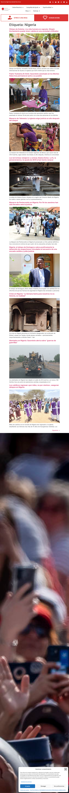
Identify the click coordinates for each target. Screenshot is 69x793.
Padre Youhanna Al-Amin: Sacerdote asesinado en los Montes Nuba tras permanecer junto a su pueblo (34, 75)
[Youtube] (55, 2)
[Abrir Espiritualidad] (52, 7)
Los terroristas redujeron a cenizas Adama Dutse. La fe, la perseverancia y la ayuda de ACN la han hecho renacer (32, 159)
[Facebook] (50, 2)
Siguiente (56, 430)
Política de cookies (24, 790)
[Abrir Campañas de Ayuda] (39, 7)
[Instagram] (61, 2)
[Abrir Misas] (30, 11)
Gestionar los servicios (26, 781)
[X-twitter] (53, 2)
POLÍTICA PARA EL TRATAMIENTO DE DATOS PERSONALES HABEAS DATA (48, 790)
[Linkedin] (58, 2)
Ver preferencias (59, 786)
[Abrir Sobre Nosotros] (23, 7)
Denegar (43, 786)
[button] (65, 769)
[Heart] (64, 2)
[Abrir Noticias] (39, 11)
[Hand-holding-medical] (66, 2)
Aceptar (27, 786)
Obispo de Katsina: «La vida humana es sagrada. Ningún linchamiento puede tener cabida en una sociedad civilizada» (34, 30)
